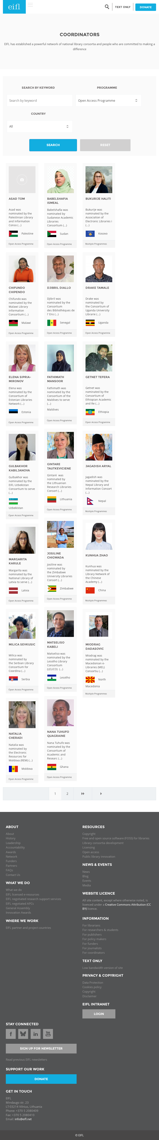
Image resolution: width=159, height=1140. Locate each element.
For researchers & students (100, 930)
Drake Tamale (97, 288)
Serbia (25, 679)
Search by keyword (38, 87)
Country (38, 114)
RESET (105, 145)
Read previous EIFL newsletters (26, 1059)
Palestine (27, 233)
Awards (11, 852)
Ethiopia (103, 412)
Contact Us (13, 875)
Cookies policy (92, 987)
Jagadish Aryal (98, 466)
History (11, 838)
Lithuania (65, 499)
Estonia (26, 412)
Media (86, 885)
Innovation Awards (18, 912)
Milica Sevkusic (22, 644)
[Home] (14, 7)
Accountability (15, 847)
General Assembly (18, 908)
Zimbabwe (66, 588)
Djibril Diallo (59, 288)
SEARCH (53, 145)
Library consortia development (103, 843)
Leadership (13, 843)
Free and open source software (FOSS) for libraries (115, 838)
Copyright (88, 834)
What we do (14, 890)
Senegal (64, 322)
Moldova (27, 768)
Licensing (88, 847)
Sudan (63, 233)
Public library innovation (98, 856)
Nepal (102, 501)
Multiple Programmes (96, 243)
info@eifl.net (23, 1119)
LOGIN (99, 1014)
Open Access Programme (21, 243)
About (10, 834)
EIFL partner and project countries (28, 928)
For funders (90, 944)
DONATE (146, 7)
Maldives (53, 409)
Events (86, 881)
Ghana (63, 766)
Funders (11, 861)
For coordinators (93, 952)
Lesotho (64, 677)
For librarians (91, 925)
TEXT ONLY (122, 7)
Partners (11, 866)
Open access (90, 852)
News (86, 872)
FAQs (9, 870)
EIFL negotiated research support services (33, 899)
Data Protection (92, 982)
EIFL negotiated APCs (20, 903)
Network (11, 856)
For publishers (92, 934)
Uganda (103, 322)
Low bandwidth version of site (102, 968)
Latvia (25, 590)
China (102, 590)
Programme (107, 87)
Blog (85, 876)
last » (101, 794)
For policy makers (94, 939)
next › (83, 794)
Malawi (26, 323)
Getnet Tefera (98, 377)
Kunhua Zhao (97, 555)
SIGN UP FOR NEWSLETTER (41, 1048)
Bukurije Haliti (98, 199)
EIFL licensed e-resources (22, 894)
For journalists (92, 948)
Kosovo (102, 233)
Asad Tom (17, 199)
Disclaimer (89, 996)
